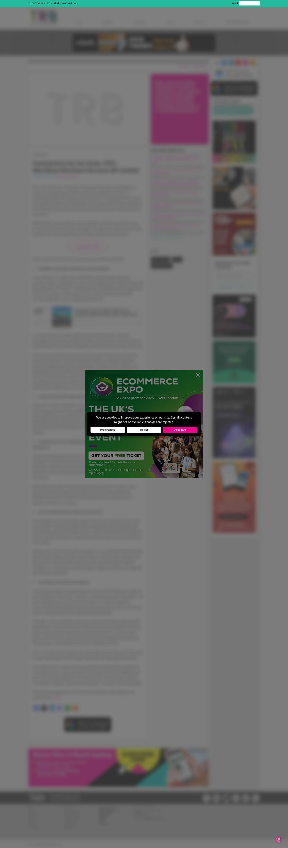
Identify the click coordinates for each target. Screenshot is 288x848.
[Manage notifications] (279, 839)
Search (235, 3)
